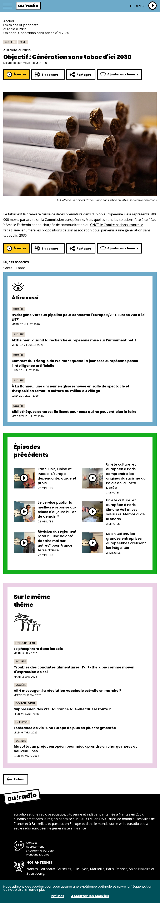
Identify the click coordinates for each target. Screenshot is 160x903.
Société (10, 42)
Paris (23, 42)
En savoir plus (35, 889)
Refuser (57, 896)
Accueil (8, 21)
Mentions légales (37, 855)
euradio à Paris (14, 29)
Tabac (20, 268)
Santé (7, 268)
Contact (31, 843)
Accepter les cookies (90, 896)
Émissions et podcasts (20, 25)
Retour (19, 779)
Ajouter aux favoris (122, 74)
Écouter (20, 74)
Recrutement (35, 847)
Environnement (25, 643)
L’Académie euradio (40, 851)
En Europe (21, 722)
